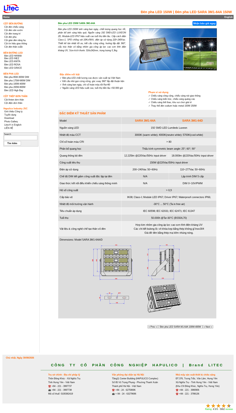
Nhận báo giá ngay (204, 23)
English (228, 17)
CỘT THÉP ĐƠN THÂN (15, 96)
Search (7, 134)
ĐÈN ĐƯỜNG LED (13, 53)
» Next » (208, 326)
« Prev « (153, 326)
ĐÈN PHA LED (11, 73)
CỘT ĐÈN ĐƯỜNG (13, 23)
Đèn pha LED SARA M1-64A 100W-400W (180, 326)
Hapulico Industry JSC (15, 108)
